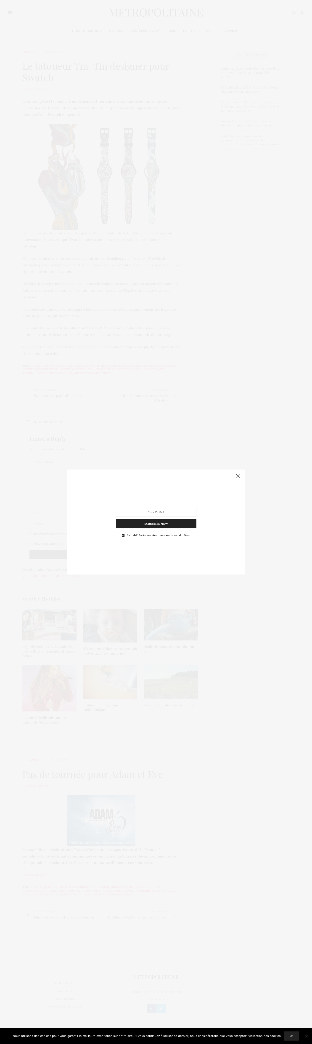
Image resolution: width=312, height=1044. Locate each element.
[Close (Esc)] (238, 476)
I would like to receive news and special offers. (158, 535)
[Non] (306, 1036)
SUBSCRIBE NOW (156, 523)
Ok (291, 1036)
